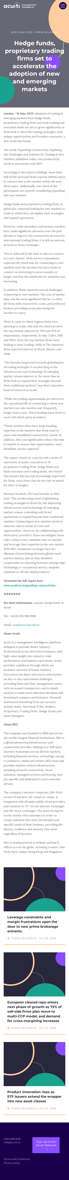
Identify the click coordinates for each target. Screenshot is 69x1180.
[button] (62, 5)
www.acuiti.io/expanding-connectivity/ (30, 585)
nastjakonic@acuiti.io (25, 625)
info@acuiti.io (12, 1142)
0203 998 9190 (12, 1138)
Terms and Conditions (17, 1159)
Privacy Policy (12, 1162)
